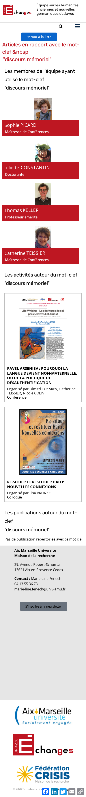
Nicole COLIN (33, 393)
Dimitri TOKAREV (43, 389)
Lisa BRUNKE (40, 493)
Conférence (16, 397)
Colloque (14, 497)
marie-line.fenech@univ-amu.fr (39, 589)
